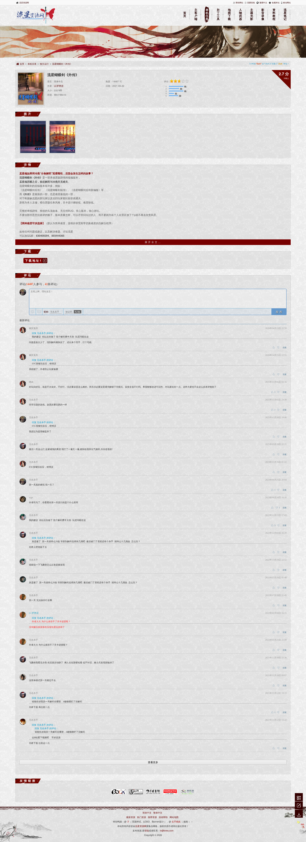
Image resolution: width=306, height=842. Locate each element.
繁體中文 (263, 2)
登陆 (146, 830)
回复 (285, 347)
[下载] (299, 814)
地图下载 (229, 14)
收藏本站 (276, 2)
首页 (184, 14)
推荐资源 (152, 817)
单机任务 (207, 14)
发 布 (279, 312)
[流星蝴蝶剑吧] (118, 793)
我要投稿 (251, 2)
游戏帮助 (163, 817)
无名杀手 (33, 400)
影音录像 (262, 14)
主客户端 (195, 14)
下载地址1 (33, 260)
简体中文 (146, 812)
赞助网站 (239, 2)
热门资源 (141, 817)
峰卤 (31, 382)
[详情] (299, 797)
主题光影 (251, 14)
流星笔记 (285, 14)
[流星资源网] (35, 23)
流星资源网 (24, 2)
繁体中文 (157, 812)
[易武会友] (153, 793)
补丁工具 (218, 14)
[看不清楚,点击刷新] (77, 311)
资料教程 (274, 14)
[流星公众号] (170, 793)
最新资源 (130, 817)
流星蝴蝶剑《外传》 (62, 63)
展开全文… (153, 242)
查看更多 (153, 762)
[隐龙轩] (135, 793)
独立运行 (44, 63)
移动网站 (287, 2)
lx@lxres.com (167, 830)
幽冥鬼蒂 (33, 328)
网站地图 (174, 817)
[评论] (299, 805)
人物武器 (240, 14)
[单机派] (187, 793)
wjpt (31, 497)
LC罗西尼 (58, 85)
